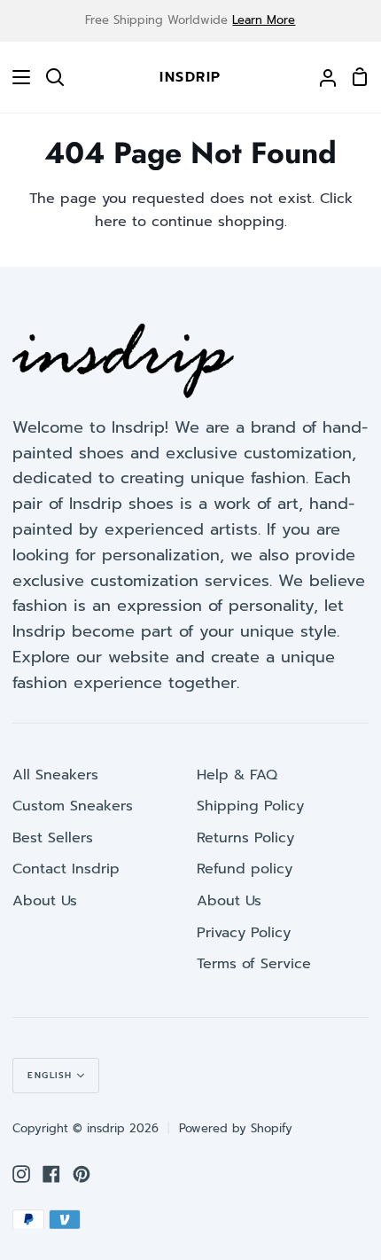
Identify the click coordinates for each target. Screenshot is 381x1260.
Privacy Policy (244, 932)
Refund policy (244, 869)
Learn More (263, 20)
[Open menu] (16, 77)
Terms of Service (254, 963)
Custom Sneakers (72, 806)
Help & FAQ (237, 775)
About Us (44, 901)
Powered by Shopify (235, 1128)
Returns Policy (245, 838)
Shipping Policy (250, 806)
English (50, 1075)
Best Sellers (52, 838)
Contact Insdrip (66, 869)
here (111, 221)
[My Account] (321, 77)
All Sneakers (55, 775)
